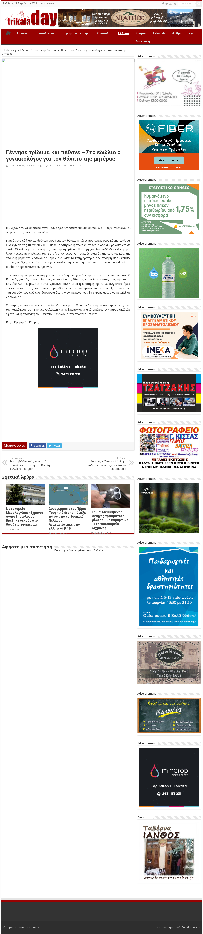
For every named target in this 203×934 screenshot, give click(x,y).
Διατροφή (143, 41)
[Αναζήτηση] (199, 4)
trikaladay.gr (9, 50)
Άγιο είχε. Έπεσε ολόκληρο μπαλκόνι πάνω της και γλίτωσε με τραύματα (106, 463)
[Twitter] (166, 3)
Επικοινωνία (48, 3)
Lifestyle (159, 33)
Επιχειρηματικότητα (75, 33)
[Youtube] (170, 3)
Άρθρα (177, 33)
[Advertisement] (68, 198)
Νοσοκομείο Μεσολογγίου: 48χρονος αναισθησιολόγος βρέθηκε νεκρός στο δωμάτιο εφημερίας (25, 516)
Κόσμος (141, 33)
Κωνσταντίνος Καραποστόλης (25, 165)
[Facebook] (163, 3)
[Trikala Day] (29, 17)
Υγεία (192, 33)
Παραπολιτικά (44, 33)
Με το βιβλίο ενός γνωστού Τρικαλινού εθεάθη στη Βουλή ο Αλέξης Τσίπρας (30, 463)
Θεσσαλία (104, 33)
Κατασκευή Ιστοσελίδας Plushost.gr (178, 927)
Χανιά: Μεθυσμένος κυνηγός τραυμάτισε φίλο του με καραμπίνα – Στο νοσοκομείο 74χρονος (110, 520)
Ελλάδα (123, 33)
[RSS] (175, 3)
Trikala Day (8, 33)
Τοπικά (22, 33)
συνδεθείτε (96, 550)
